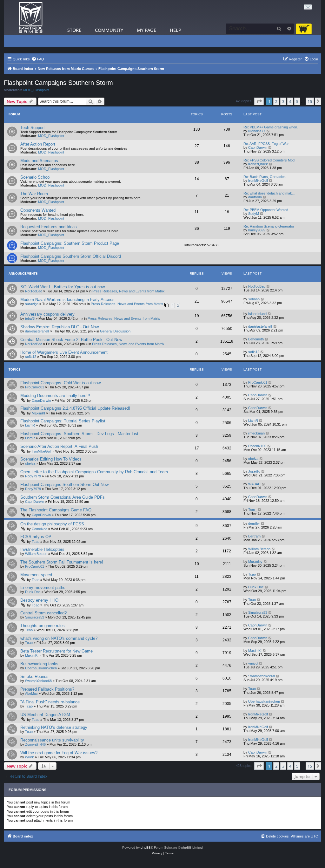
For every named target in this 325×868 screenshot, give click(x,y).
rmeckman (256, 433)
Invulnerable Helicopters (42, 549)
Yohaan (254, 299)
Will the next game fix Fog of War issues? (58, 752)
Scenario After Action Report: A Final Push (59, 446)
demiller (254, 523)
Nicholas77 (256, 131)
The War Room (34, 193)
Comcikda (39, 529)
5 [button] (297, 101)
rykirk (29, 757)
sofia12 (30, 357)
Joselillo (254, 471)
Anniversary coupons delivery (47, 314)
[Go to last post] (268, 286)
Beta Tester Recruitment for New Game (56, 651)
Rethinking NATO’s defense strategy (53, 727)
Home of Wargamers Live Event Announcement (64, 352)
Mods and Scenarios (39, 160)
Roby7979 (33, 476)
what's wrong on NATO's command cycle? (58, 638)
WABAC (254, 484)
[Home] (30, 17)
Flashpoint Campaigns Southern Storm (58, 82)
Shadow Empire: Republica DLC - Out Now (59, 327)
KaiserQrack (258, 164)
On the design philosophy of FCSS (52, 524)
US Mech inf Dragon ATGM (45, 714)
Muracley (255, 562)
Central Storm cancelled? (43, 613)
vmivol (253, 663)
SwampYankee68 (38, 681)
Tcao (35, 541)
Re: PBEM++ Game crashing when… (272, 127)
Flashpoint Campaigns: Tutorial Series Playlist (62, 421)
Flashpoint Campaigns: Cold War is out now (60, 382)
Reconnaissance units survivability (52, 740)
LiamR (30, 425)
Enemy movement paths (42, 587)
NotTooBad (33, 291)
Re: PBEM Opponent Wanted (265, 210)
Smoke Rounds (34, 676)
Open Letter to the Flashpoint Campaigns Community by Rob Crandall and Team (94, 471)
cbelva (30, 463)
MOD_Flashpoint (36, 90)
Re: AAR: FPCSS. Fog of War (266, 144)
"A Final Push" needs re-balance (50, 702)
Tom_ (252, 509)
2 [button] (276, 101)
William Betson (36, 554)
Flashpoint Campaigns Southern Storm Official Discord (70, 256)
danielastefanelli (37, 331)
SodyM (253, 213)
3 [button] (283, 101)
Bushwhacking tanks (39, 663)
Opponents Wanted (38, 210)
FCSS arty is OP (35, 536)
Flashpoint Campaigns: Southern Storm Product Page (69, 243)
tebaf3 (30, 318)
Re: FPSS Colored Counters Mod (269, 160)
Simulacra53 (34, 617)
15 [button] (310, 101)
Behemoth (256, 339)
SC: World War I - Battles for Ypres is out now (62, 286)
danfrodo (255, 197)
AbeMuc (31, 693)
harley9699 (256, 230)
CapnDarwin (257, 147)
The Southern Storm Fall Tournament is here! (61, 562)
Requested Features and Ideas (48, 226)
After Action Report (37, 144)
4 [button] (290, 101)
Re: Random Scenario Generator (268, 226)
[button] (259, 101)
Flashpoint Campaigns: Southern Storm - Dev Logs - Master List (79, 433)
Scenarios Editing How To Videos (51, 459)
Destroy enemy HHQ (39, 600)
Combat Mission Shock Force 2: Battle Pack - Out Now (71, 339)
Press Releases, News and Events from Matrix (128, 291)
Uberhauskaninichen (41, 668)
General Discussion (115, 331)
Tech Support (32, 127)
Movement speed (36, 574)
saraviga (31, 304)
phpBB (146, 847)
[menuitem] (37, 59)
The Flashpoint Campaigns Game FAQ (55, 510)
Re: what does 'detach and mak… (269, 193)
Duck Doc (33, 592)
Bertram (254, 536)
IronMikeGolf (258, 180)
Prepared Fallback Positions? (47, 689)
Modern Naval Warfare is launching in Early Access (67, 299)
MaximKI (38, 413)
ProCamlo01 (34, 387)
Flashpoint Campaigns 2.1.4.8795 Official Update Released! (75, 408)
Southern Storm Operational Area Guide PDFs (62, 497)
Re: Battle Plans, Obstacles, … (267, 177)
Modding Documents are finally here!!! (55, 395)
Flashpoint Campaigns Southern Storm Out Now (64, 484)
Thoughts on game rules (42, 625)
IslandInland (257, 314)
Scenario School (35, 177)
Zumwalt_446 (35, 744)
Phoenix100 (257, 446)
